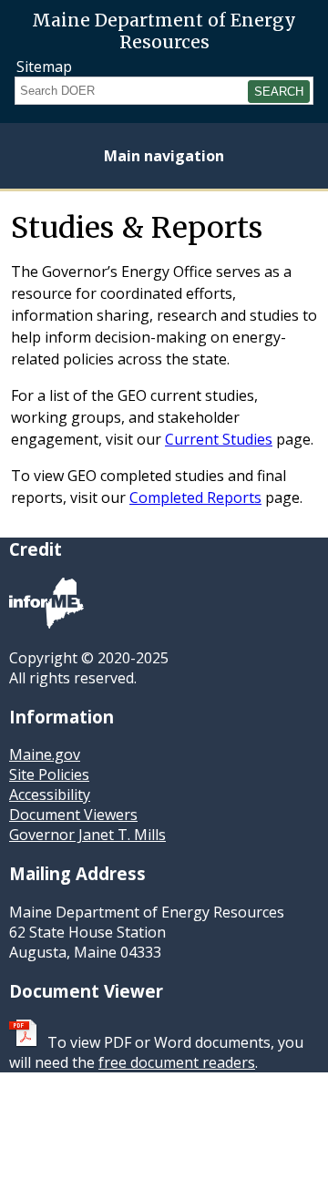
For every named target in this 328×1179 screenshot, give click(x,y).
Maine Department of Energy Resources (164, 27)
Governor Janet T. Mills (87, 835)
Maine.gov (44, 754)
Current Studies (218, 439)
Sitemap (44, 66)
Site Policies (49, 774)
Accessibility (49, 794)
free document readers (176, 1062)
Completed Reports (195, 497)
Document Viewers (73, 815)
